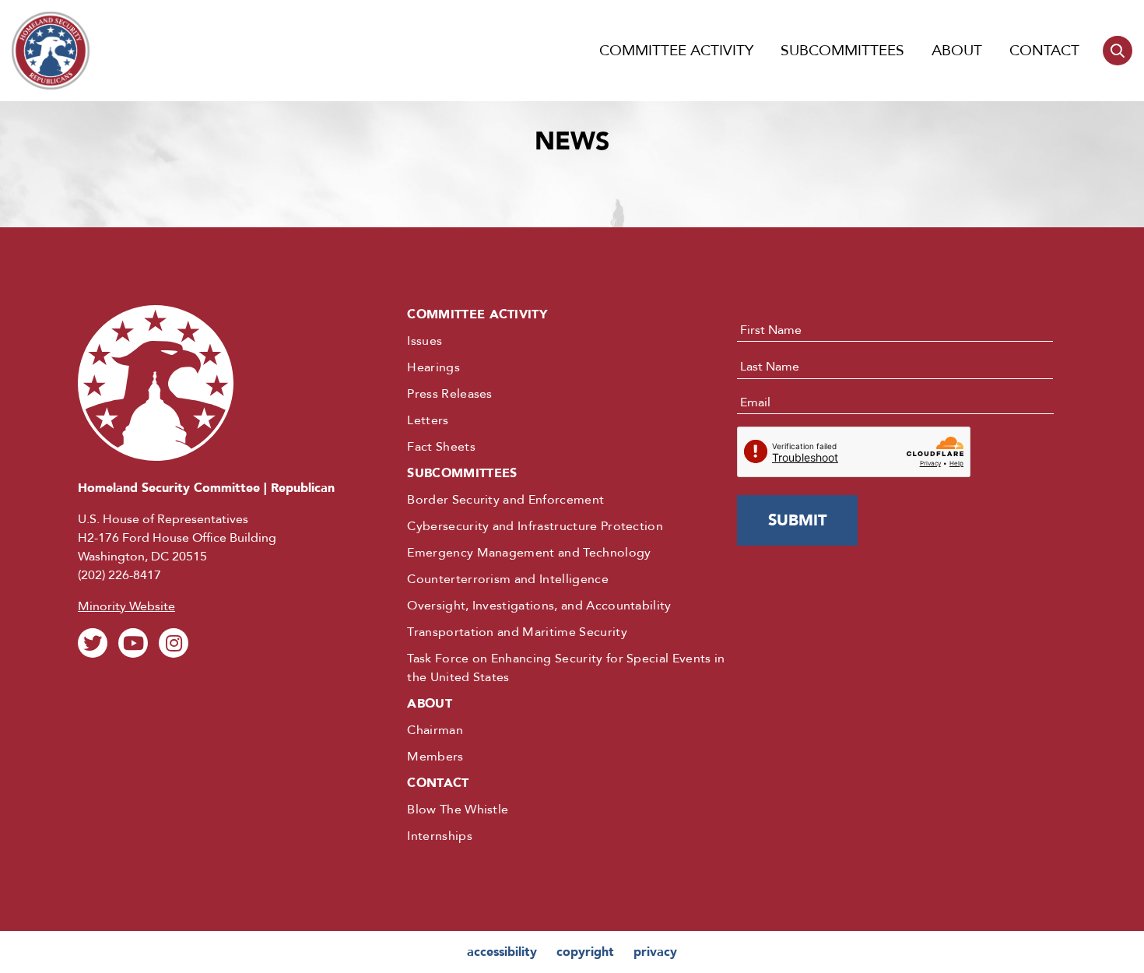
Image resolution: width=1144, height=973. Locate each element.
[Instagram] (173, 643)
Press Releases (449, 393)
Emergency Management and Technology (529, 552)
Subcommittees (842, 50)
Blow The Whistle (457, 809)
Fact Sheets (441, 446)
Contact (1044, 50)
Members (435, 756)
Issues (424, 341)
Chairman (435, 730)
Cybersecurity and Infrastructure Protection (535, 526)
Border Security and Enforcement (505, 499)
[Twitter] (92, 643)
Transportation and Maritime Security (517, 632)
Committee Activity (676, 50)
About (957, 50)
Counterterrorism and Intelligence (508, 579)
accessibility (502, 952)
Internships (439, 836)
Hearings (433, 367)
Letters (427, 420)
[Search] (1117, 50)
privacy (655, 952)
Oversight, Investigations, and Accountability (539, 605)
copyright (585, 952)
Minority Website (126, 606)
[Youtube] (133, 643)
